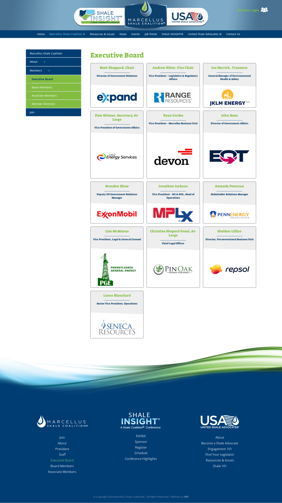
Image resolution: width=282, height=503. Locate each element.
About (62, 443)
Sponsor (141, 442)
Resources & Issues (220, 460)
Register (141, 447)
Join (62, 437)
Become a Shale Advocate (219, 443)
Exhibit (141, 436)
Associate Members (62, 472)
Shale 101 (220, 466)
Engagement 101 (220, 449)
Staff (62, 454)
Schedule (141, 453)
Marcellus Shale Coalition (46, 53)
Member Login (249, 10)
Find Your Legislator (219, 454)
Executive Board (62, 460)
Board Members (62, 466)
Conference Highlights (141, 459)
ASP (186, 496)
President (62, 449)
